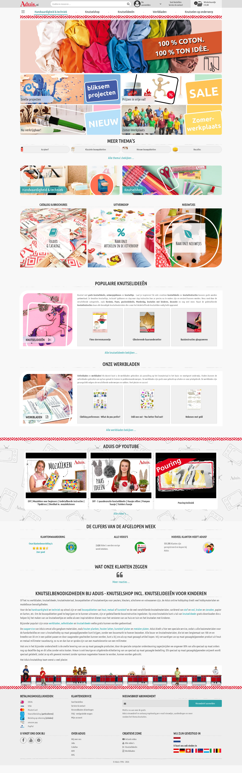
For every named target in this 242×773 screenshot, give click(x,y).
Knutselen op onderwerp (199, 11)
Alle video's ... (121, 513)
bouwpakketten (89, 609)
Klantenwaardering (52, 536)
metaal (110, 609)
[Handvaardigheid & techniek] (70, 180)
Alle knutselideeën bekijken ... (121, 352)
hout (104, 609)
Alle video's (129, 743)
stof (186, 609)
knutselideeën (189, 613)
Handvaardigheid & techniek (51, 11)
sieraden (210, 609)
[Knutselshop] (172, 180)
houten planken (91, 628)
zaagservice (29, 628)
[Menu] (23, 11)
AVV (73, 750)
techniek (56, 609)
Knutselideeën (126, 11)
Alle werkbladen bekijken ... (121, 429)
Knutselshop (92, 11)
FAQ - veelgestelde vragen (81, 713)
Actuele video (130, 739)
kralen (199, 609)
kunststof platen (122, 628)
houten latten (106, 628)
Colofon (74, 747)
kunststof (121, 609)
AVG (73, 754)
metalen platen (141, 628)
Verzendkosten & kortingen (82, 709)
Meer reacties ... (121, 581)
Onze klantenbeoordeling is (41, 543)
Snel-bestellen (176, 2)
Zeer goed (40, 551)
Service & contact (176, 5)
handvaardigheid (40, 609)
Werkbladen (160, 11)
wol (193, 609)
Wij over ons (76, 739)
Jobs (73, 743)
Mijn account (76, 717)
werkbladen (54, 623)
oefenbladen (67, 623)
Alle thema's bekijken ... (121, 157)
